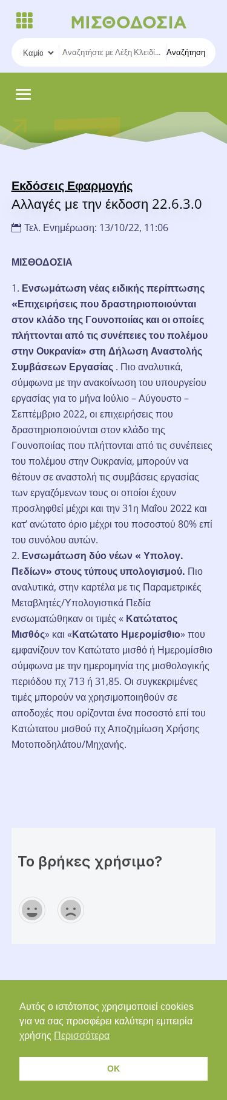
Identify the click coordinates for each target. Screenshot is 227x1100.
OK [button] (113, 1068)
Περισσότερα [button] (82, 1035)
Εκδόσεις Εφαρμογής (72, 185)
